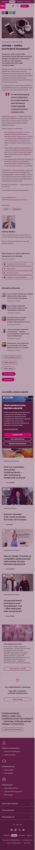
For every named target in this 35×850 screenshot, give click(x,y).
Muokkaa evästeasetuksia (17, 443)
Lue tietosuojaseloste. (11, 429)
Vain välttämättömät (17, 439)
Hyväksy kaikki (17, 434)
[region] (17, 425)
